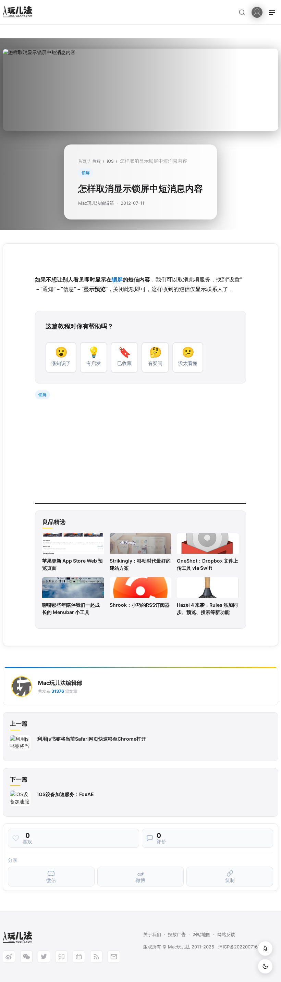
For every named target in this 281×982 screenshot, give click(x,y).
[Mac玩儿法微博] (9, 956)
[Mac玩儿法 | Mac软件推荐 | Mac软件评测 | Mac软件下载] (19, 12)
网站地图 (201, 934)
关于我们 (152, 934)
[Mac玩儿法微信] (26, 956)
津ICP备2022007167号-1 (243, 946)
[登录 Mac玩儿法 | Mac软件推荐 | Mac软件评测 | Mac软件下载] (257, 12)
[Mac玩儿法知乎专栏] (61, 956)
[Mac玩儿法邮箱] (114, 956)
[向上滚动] (265, 948)
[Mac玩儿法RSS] (96, 956)
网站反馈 (226, 934)
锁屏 (86, 172)
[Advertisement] (140, 456)
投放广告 (177, 934)
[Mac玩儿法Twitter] (44, 956)
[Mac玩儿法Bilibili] (79, 956)
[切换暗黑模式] (265, 966)
